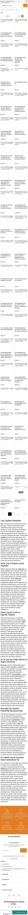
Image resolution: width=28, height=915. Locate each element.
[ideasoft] (6, 914)
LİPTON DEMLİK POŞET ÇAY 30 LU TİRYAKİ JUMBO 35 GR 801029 (6, 108)
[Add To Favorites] (12, 20)
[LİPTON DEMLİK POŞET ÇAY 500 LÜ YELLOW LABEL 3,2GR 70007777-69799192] (7, 467)
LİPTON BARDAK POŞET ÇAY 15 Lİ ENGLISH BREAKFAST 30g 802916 (6, 34)
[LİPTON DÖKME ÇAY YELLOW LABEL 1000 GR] (7, 394)
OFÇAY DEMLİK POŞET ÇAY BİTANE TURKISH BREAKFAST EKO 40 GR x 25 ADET (20, 478)
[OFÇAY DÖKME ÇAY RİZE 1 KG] (21, 74)
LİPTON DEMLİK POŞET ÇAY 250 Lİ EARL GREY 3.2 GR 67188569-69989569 (7, 59)
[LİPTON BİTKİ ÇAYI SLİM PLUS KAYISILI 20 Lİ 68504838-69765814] (7, 418)
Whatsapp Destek (20, 912)
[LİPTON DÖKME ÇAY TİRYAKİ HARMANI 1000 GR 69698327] (21, 394)
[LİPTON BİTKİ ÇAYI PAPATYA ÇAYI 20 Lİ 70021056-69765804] (21, 123)
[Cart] (25, 1)
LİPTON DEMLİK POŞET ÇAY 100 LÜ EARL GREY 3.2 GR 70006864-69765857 (21, 329)
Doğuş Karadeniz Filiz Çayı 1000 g (20, 501)
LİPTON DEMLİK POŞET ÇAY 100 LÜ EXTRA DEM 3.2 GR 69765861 (20, 34)
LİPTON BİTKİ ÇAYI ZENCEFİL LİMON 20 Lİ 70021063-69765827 (20, 157)
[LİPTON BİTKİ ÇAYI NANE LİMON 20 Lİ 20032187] (7, 271)
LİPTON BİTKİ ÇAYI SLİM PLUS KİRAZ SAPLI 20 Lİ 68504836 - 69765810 (6, 305)
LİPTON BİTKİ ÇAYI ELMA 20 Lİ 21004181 (21, 279)
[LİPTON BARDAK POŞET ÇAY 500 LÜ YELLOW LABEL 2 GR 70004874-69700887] (7, 123)
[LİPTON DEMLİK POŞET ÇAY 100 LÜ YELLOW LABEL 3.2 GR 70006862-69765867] (21, 295)
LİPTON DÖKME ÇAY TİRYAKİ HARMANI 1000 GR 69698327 (20, 403)
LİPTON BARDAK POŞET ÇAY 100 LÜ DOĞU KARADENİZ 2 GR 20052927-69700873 (6, 183)
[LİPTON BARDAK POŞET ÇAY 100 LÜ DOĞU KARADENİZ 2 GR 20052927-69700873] (7, 172)
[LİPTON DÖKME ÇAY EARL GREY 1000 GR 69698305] (7, 320)
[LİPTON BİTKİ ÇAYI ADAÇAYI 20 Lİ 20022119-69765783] (7, 222)
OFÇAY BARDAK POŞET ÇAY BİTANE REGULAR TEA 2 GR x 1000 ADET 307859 (21, 207)
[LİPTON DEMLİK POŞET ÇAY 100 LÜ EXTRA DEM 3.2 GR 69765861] (21, 25)
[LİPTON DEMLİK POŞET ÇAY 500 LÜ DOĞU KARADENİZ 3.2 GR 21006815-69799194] (21, 99)
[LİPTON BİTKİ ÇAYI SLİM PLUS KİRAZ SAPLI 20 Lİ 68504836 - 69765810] (7, 295)
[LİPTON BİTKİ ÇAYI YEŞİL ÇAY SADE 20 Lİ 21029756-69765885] (7, 197)
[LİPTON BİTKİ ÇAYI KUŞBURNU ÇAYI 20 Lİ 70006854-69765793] (7, 74)
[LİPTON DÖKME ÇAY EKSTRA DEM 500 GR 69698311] (7, 246)
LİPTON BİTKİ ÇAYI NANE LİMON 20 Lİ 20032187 (7, 279)
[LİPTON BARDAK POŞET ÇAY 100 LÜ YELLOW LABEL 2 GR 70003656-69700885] (21, 172)
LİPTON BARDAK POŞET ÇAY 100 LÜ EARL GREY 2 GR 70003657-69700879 (21, 452)
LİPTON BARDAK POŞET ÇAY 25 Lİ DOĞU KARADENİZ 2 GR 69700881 (20, 60)
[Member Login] (18, 1)
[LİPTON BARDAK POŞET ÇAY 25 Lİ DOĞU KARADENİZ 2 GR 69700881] (21, 49)
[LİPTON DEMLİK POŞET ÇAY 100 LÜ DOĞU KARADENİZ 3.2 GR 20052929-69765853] (21, 246)
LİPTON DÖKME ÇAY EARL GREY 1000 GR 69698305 (7, 328)
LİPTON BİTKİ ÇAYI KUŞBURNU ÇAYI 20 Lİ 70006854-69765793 (6, 84)
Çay (16, 9)
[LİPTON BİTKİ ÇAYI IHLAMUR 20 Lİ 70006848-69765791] (21, 418)
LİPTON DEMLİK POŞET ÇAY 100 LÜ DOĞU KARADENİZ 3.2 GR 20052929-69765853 (20, 256)
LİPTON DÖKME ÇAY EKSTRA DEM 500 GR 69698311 (6, 256)
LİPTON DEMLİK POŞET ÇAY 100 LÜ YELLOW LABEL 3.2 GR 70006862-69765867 (21, 306)
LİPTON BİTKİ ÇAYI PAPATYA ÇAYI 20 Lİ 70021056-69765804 (20, 133)
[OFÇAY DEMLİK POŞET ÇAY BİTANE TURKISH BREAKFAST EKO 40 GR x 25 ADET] (21, 467)
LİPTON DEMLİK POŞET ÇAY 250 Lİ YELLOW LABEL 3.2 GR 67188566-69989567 (21, 379)
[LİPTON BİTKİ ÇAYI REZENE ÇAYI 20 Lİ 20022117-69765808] (7, 369)
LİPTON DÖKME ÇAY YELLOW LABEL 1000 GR (6, 402)
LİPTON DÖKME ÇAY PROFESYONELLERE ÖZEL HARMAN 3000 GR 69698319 (7, 502)
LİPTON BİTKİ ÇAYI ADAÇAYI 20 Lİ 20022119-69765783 (7, 231)
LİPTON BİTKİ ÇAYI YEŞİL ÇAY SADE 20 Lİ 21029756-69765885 (6, 207)
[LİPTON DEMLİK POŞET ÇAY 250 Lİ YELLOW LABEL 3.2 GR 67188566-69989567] (21, 369)
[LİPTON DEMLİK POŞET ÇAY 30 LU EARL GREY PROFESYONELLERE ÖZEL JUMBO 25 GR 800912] (7, 344)
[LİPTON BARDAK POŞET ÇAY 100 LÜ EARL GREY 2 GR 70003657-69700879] (21, 443)
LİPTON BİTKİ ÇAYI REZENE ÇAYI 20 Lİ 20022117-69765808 (6, 379)
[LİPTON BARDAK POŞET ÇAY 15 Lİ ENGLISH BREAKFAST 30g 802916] (7, 25)
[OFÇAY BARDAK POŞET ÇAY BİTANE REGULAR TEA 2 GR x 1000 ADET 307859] (21, 197)
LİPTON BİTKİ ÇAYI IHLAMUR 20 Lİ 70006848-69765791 (20, 428)
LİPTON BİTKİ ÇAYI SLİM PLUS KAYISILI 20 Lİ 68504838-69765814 (6, 428)
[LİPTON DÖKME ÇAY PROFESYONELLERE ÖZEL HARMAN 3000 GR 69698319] (7, 492)
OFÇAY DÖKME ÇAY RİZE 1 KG (21, 83)
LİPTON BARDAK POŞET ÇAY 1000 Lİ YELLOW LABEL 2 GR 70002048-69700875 (6, 453)
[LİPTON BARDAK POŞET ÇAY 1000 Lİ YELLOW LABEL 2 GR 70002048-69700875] (7, 443)
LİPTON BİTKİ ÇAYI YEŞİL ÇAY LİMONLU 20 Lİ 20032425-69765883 (6, 157)
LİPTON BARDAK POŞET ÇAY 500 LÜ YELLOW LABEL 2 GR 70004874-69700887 (6, 134)
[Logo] (8, 2)
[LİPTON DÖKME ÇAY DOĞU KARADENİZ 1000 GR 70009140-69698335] (21, 222)
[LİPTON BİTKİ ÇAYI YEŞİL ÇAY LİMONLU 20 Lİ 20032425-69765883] (7, 148)
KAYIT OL (23, 850)
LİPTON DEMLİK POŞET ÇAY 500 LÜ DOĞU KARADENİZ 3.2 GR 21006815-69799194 (20, 109)
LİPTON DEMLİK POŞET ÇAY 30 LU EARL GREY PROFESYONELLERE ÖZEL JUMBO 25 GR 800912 (7, 355)
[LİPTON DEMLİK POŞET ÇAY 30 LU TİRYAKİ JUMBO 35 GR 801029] (7, 99)
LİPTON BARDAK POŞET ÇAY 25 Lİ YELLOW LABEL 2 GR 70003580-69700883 (21, 354)
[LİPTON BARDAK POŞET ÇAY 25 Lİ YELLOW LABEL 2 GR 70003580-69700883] (21, 344)
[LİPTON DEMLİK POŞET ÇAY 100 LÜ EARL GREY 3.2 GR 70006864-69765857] (21, 320)
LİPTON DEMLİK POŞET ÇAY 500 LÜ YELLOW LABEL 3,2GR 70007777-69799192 (6, 478)
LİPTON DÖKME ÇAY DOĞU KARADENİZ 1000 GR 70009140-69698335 (21, 231)
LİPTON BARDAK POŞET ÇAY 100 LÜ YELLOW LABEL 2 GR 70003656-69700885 (20, 183)
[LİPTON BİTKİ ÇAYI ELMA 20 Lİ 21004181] (21, 271)
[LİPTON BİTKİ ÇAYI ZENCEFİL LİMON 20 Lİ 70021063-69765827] (21, 148)
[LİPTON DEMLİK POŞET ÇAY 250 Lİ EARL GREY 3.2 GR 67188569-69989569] (7, 49)
